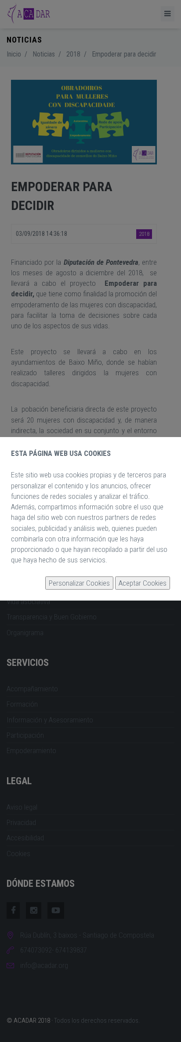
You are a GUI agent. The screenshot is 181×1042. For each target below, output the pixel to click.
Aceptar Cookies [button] (143, 583)
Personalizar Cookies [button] (79, 583)
